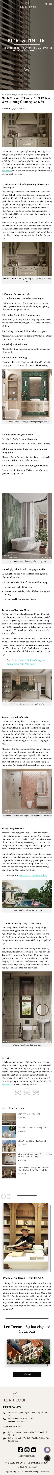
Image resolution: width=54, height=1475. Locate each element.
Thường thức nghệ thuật (28, 95)
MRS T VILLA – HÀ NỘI (29, 1114)
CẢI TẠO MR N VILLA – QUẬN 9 (33, 1127)
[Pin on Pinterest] (34, 1093)
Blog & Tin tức (8, 95)
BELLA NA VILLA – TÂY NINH (32, 1141)
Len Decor (7, 170)
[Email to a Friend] (29, 1093)
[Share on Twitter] (25, 1093)
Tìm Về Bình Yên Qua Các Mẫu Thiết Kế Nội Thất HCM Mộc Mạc (35, 1155)
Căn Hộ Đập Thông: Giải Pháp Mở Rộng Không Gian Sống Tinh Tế (33, 1168)
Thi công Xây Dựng (15, 1463)
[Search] (46, 4)
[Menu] (50, 4)
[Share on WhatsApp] (16, 1093)
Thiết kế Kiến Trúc (37, 1463)
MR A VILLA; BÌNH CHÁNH (33, 875)
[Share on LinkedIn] (38, 1093)
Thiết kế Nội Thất (27, 1467)
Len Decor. (7, 1084)
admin (23, 109)
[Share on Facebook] (20, 1093)
